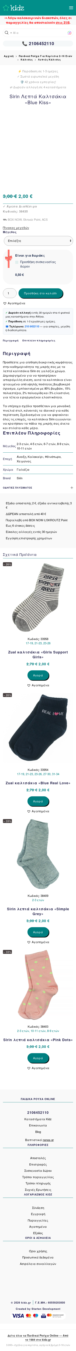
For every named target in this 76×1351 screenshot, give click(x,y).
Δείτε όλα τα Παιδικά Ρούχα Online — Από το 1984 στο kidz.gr (38, 1337)
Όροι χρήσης (38, 1251)
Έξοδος (38, 1233)
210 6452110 (32, 326)
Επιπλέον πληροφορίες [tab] (38, 340)
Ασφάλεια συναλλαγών (38, 1264)
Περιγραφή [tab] (11, 340)
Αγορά (38, 675)
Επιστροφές (38, 1164)
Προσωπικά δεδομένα (38, 1257)
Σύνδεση (38, 1208)
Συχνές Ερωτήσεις (38, 1189)
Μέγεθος (10, 232)
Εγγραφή (38, 1214)
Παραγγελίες (38, 1220)
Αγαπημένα (38, 1226)
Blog (38, 1132)
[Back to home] (13, 8)
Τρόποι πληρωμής (38, 1183)
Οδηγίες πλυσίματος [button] (17, 487)
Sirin (19, 478)
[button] (71, 8)
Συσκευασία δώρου (38, 1170)
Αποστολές (38, 1158)
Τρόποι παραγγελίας (38, 1177)
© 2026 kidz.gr (21, 1302)
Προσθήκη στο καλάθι (40, 293)
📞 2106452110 (38, 43)
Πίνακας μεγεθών (16, 228)
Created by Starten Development (38, 1309)
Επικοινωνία (38, 1125)
